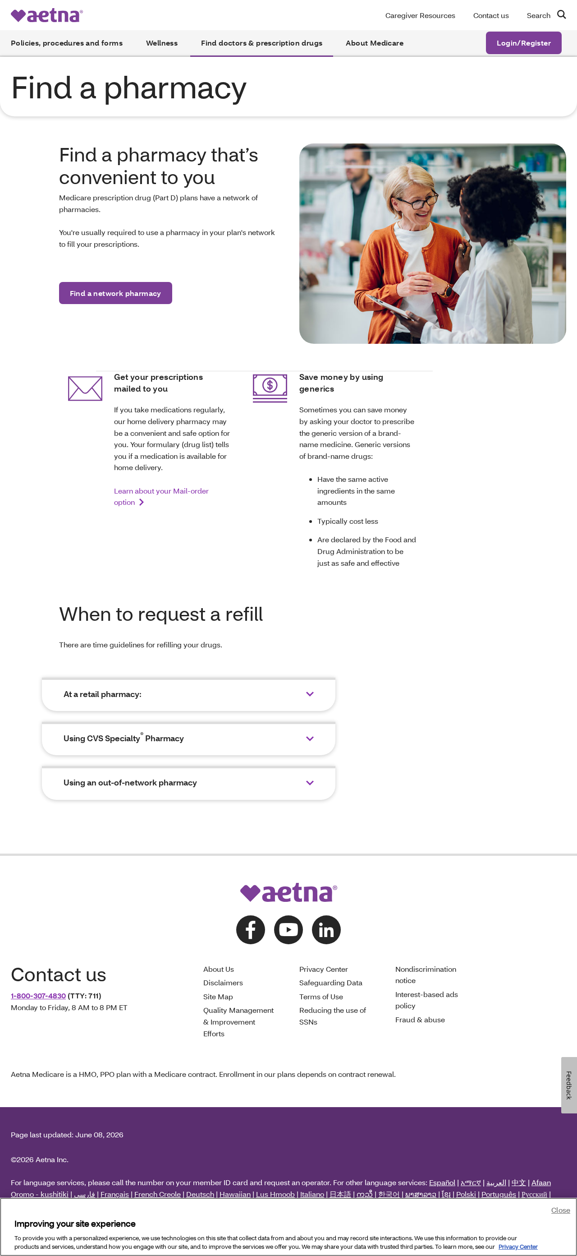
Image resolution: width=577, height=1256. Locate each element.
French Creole (157, 1194)
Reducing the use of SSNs (332, 1015)
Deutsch (200, 1194)
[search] (558, 14)
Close (560, 1209)
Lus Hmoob (275, 1194)
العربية (496, 1182)
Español (442, 1182)
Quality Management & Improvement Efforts (238, 1021)
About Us (218, 969)
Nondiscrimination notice (425, 974)
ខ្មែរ (446, 1194)
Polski (466, 1194)
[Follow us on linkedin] (326, 929)
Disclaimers (223, 982)
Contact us (491, 15)
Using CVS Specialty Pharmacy (124, 738)
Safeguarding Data (330, 982)
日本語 (340, 1194)
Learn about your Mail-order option (161, 496)
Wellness (162, 42)
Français (115, 1194)
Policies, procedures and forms (67, 42)
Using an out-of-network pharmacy (130, 782)
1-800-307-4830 (38, 995)
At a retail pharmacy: (103, 694)
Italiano (312, 1194)
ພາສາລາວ (420, 1194)
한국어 (389, 1194)
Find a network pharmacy (115, 293)
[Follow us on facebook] (250, 929)
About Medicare (374, 42)
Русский (534, 1194)
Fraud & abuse (420, 1019)
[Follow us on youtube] (288, 929)
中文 (519, 1182)
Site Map (218, 996)
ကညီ (365, 1194)
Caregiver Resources (420, 15)
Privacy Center (323, 969)
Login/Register (524, 42)
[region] (288, 1227)
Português (498, 1194)
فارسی (84, 1194)
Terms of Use (321, 996)
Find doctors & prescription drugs (261, 42)
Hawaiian (235, 1194)
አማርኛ (471, 1182)
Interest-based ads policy (426, 1000)
